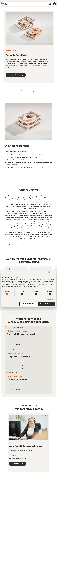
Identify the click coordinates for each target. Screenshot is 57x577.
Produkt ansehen (15, 344)
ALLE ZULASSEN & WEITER (47, 303)
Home (22, 91)
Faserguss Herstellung (16, 75)
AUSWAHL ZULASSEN (28, 303)
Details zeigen (49, 299)
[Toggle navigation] (54, 3)
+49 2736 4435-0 (14, 455)
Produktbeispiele (31, 91)
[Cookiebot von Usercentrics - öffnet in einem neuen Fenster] (49, 272)
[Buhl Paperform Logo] (5, 3)
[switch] (21, 294)
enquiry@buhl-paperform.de (17, 458)
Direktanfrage (19, 463)
